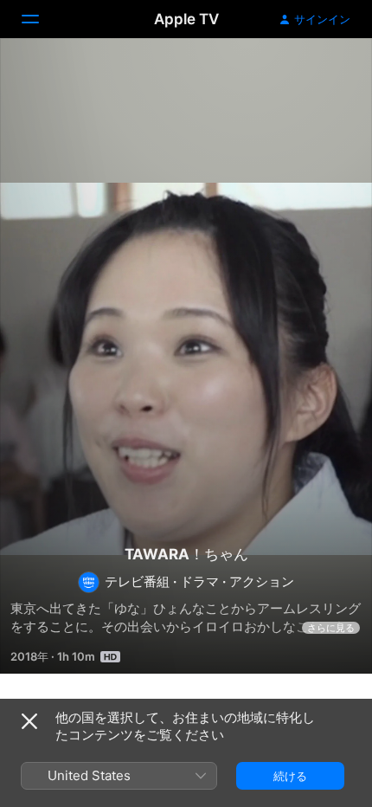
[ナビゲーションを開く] (41, 19)
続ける (290, 776)
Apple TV (186, 19)
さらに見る (331, 628)
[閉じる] (29, 721)
